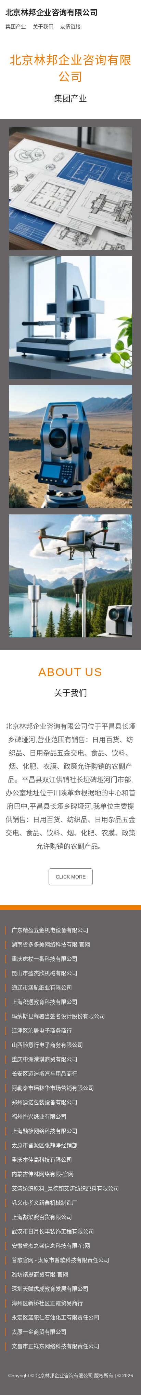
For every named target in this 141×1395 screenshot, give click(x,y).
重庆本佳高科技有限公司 (42, 1160)
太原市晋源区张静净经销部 (44, 1145)
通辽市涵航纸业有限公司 (42, 988)
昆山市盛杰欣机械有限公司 (44, 973)
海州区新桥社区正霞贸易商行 (47, 1303)
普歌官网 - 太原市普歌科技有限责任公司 (60, 1260)
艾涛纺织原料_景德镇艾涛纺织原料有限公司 (65, 1188)
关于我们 (43, 26)
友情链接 (70, 26)
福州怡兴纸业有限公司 (39, 1117)
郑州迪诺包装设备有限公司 (44, 1102)
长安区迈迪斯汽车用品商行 (44, 1074)
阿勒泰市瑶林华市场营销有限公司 (53, 1088)
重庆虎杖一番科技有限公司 (44, 959)
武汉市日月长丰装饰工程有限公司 (53, 1231)
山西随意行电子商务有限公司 (47, 1045)
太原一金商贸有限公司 (39, 1332)
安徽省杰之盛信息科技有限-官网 (51, 1246)
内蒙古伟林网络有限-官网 (43, 1174)
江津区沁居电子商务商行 (42, 1031)
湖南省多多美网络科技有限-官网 (51, 945)
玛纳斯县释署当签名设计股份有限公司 (58, 1016)
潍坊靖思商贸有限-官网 (40, 1274)
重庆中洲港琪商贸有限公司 (44, 1059)
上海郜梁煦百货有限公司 (42, 1217)
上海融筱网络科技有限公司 (44, 1131)
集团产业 (15, 26)
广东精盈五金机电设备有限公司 (50, 930)
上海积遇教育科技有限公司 (44, 1002)
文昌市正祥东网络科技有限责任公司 (55, 1346)
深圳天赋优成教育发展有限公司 (50, 1289)
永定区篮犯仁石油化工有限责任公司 (55, 1318)
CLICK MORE (71, 877)
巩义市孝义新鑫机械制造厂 (44, 1203)
